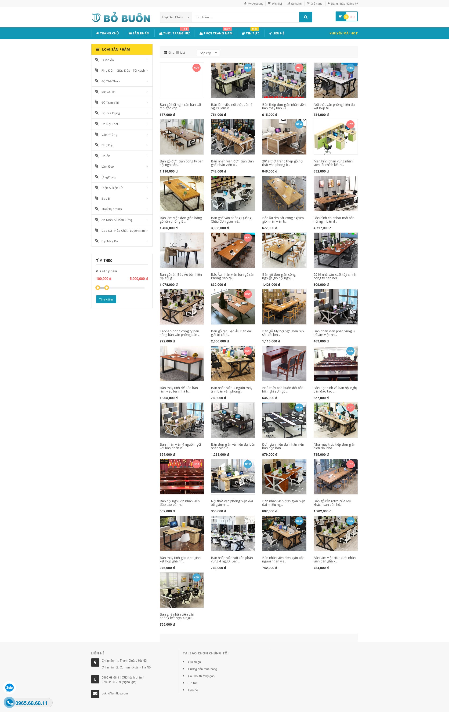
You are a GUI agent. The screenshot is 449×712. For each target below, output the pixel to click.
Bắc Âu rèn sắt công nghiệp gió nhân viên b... (283, 220)
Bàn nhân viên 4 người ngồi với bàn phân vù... (180, 446)
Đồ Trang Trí (110, 102)
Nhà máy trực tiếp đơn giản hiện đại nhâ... (334, 446)
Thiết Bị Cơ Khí (111, 209)
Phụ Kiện (107, 145)
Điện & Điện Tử (112, 188)
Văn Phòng (109, 134)
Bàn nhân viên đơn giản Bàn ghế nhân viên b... (232, 163)
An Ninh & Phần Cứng (116, 220)
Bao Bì (106, 198)
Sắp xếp (206, 53)
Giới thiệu (194, 662)
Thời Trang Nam (218, 32)
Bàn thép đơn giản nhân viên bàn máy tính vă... (284, 106)
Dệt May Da (109, 241)
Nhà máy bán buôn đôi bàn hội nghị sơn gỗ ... (283, 389)
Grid (171, 52)
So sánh (296, 3)
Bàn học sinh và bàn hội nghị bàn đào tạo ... (335, 389)
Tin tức (252, 32)
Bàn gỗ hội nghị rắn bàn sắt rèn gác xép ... (180, 106)
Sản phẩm (141, 33)
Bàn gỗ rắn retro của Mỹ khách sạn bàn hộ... (332, 503)
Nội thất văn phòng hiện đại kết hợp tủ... (334, 106)
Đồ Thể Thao (110, 81)
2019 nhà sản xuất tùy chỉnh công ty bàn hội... (335, 276)
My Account (255, 3)
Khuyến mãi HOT (344, 33)
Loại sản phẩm (173, 17)
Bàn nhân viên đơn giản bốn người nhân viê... (283, 559)
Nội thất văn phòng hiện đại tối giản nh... (232, 503)
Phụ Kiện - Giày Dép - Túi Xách (123, 70)
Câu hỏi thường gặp (201, 676)
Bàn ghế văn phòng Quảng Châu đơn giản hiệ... (231, 220)
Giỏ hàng (316, 3)
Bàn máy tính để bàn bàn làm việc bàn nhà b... (179, 389)
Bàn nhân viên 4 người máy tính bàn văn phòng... (231, 389)
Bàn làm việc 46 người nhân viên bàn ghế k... (335, 559)
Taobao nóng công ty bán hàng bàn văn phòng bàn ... (180, 333)
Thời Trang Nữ (176, 32)
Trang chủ (109, 33)
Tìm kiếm (106, 299)
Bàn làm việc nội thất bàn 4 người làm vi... (231, 106)
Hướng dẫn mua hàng (202, 669)
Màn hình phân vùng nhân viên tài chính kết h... (333, 163)
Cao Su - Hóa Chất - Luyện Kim (123, 230)
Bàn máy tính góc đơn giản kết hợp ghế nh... (180, 559)
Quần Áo (107, 60)
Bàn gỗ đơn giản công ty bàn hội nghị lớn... (181, 163)
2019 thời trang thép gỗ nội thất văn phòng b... (282, 163)
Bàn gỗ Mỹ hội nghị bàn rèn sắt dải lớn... (283, 333)
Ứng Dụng (108, 177)
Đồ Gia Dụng (110, 113)
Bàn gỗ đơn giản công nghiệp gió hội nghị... (279, 276)
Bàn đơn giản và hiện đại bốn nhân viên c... (233, 446)
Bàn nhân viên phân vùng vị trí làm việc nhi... (334, 333)
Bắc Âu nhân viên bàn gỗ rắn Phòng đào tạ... (232, 276)
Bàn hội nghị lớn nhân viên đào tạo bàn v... (180, 503)
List (182, 52)
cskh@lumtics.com (115, 693)
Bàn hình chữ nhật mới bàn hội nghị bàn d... (334, 220)
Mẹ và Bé (108, 92)
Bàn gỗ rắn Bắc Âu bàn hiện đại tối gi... (181, 276)
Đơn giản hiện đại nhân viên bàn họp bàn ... (283, 446)
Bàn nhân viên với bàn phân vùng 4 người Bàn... (232, 559)
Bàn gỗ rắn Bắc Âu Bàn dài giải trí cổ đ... (231, 333)
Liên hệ (278, 33)
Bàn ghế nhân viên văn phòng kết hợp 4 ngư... (177, 616)
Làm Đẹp (107, 166)
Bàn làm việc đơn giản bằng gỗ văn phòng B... (181, 220)
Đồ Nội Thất (109, 124)
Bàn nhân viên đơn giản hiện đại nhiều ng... (283, 503)
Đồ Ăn (105, 156)
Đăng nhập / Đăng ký (344, 3)
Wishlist (277, 3)
